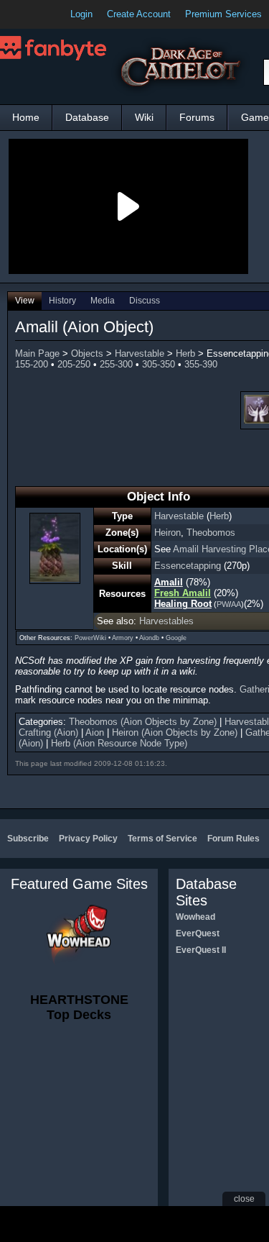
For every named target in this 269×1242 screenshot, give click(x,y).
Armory (122, 637)
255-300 (116, 364)
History (62, 301)
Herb (185, 353)
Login (81, 14)
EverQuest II (201, 950)
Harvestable (139, 353)
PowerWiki (90, 637)
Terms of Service (162, 839)
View (24, 301)
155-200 (31, 364)
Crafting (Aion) (48, 732)
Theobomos (211, 532)
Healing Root (183, 603)
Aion (94, 732)
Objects (87, 353)
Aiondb (149, 637)
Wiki (144, 117)
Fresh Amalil (182, 593)
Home (25, 117)
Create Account (139, 14)
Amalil (168, 582)
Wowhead (195, 917)
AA (236, 604)
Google (176, 637)
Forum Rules (233, 839)
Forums (196, 117)
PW (223, 604)
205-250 (73, 364)
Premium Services (223, 14)
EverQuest (198, 933)
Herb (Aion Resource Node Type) (119, 743)
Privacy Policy (88, 839)
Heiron (167, 532)
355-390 (200, 364)
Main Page (37, 353)
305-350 (158, 364)
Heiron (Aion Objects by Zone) (174, 732)
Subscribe (28, 839)
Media (102, 301)
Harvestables (166, 621)
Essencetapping (187, 565)
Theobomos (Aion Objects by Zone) (143, 721)
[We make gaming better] (46, 14)
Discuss (144, 301)
